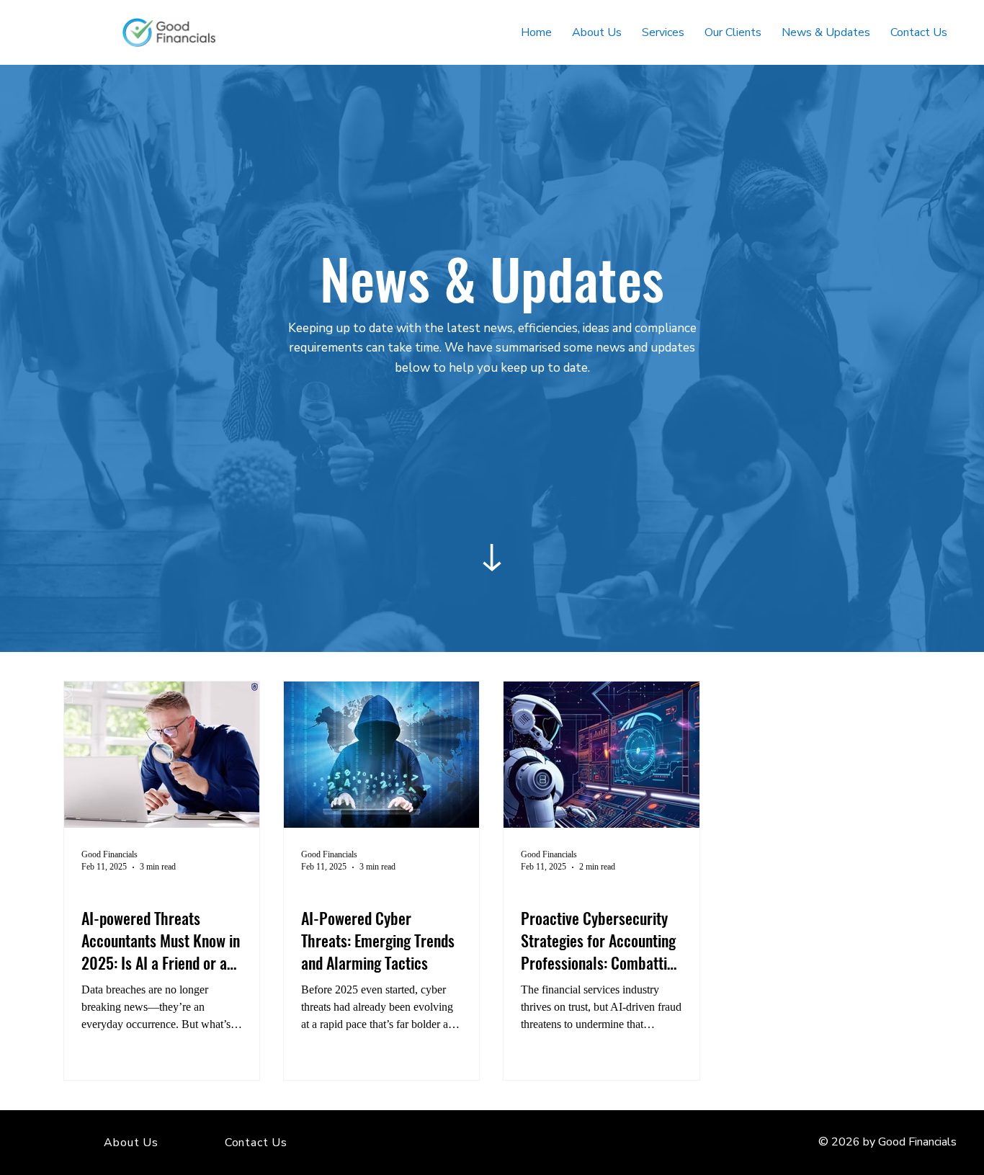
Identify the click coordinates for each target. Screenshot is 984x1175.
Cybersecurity (112, 891)
